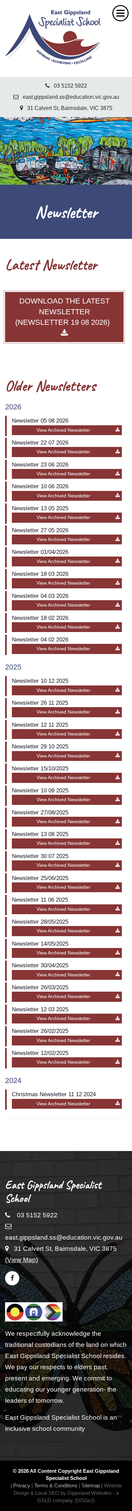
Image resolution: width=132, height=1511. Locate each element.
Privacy (21, 1485)
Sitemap (91, 1485)
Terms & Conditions (56, 1485)
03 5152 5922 (68, 86)
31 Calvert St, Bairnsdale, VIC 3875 (67, 108)
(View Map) (21, 1259)
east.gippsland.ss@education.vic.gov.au (69, 97)
